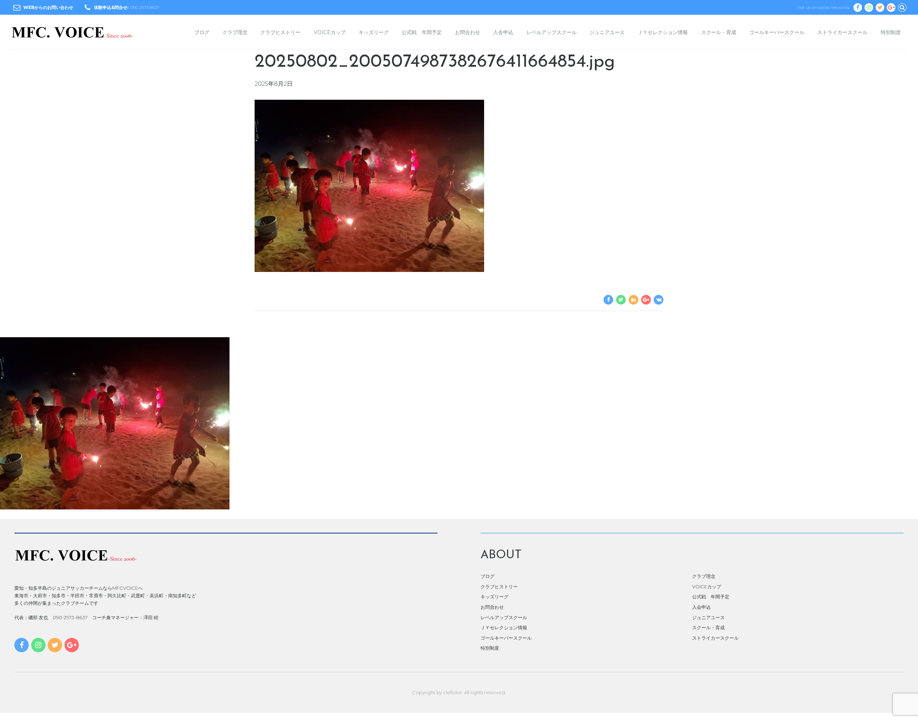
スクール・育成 (718, 32)
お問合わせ (467, 32)
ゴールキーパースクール (776, 32)
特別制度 (891, 32)
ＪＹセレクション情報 (663, 32)
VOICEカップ (330, 32)
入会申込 (503, 32)
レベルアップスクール (551, 32)
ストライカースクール (842, 32)
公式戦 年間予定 (422, 32)
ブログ (201, 32)
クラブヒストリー (280, 32)
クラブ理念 (234, 32)
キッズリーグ (374, 32)
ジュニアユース (607, 32)
